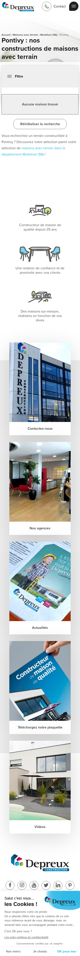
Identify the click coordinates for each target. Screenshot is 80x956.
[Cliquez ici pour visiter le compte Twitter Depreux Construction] (46, 885)
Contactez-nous (40, 428)
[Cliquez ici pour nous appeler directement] (46, 6)
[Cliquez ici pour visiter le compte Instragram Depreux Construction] (22, 885)
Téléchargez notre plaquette (40, 727)
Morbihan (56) (48, 34)
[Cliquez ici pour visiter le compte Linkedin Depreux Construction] (58, 885)
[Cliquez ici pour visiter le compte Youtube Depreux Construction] (34, 885)
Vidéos (40, 827)
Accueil (6, 34)
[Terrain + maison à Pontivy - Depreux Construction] (18, 7)
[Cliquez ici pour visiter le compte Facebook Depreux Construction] (10, 885)
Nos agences (40, 528)
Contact (60, 6)
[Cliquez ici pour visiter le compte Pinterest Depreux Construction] (70, 885)
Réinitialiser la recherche (40, 124)
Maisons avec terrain (25, 34)
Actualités (40, 628)
